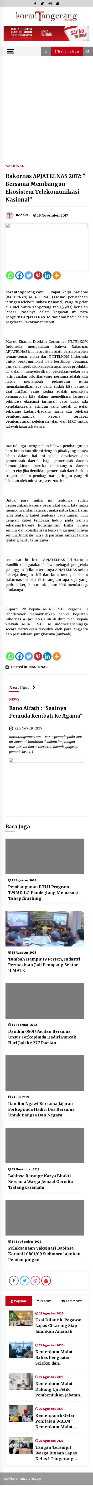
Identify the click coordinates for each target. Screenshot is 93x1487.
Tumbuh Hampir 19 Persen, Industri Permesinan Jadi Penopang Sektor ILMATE (44, 965)
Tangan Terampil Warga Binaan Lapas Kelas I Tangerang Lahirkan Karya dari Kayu (56, 1453)
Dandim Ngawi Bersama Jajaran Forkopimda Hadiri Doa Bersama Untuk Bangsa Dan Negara (41, 1109)
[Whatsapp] (10, 275)
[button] (46, 51)
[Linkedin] (47, 275)
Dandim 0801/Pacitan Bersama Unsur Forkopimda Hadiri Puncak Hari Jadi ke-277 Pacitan (42, 1037)
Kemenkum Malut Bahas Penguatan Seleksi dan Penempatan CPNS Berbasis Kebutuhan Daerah (55, 1357)
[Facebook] (19, 275)
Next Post (19, 687)
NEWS (14, 699)
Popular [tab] (20, 1301)
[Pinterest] (38, 275)
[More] (56, 275)
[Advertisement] (46, 104)
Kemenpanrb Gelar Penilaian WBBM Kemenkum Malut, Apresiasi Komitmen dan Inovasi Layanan (56, 1421)
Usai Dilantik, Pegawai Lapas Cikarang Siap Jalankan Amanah (58, 1326)
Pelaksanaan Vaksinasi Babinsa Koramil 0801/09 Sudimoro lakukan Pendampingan (44, 1254)
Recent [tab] (45, 1301)
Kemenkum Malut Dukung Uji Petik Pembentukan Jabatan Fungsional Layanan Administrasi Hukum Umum (57, 1389)
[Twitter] (29, 275)
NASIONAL (14, 166)
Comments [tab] (74, 1301)
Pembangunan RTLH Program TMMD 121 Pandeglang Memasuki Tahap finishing (43, 892)
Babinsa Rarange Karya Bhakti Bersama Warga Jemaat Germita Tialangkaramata (40, 1181)
